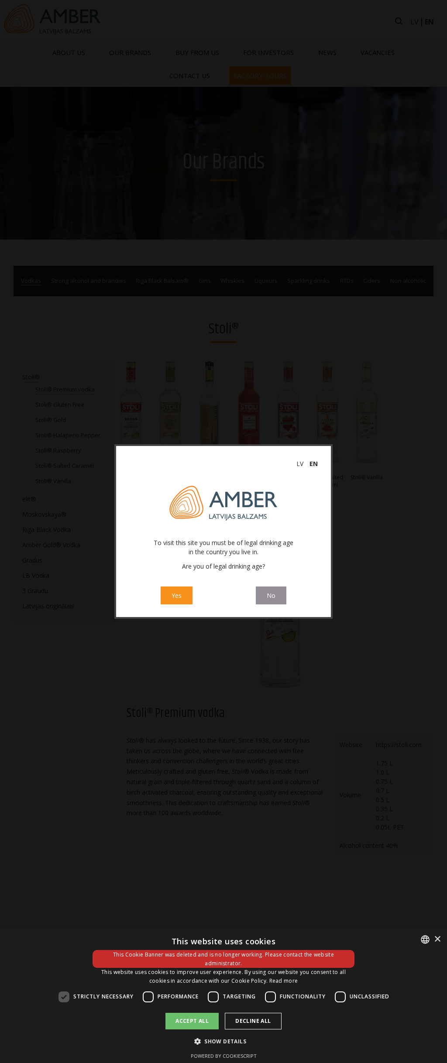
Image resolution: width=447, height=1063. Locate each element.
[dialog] (223, 996)
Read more (283, 980)
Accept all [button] (192, 1021)
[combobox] (425, 939)
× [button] (437, 939)
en (313, 463)
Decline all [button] (253, 1021)
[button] (223, 1041)
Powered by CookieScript (224, 1056)
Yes (177, 595)
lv (299, 463)
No (271, 595)
